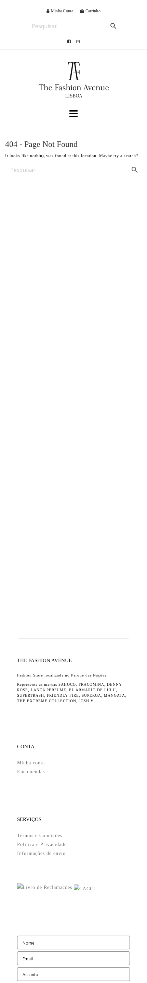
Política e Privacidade (42, 844)
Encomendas (31, 771)
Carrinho (92, 11)
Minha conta (31, 762)
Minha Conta (61, 11)
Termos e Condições (39, 835)
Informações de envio (41, 853)
